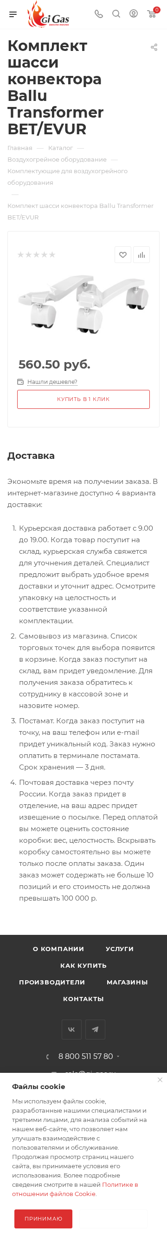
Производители (52, 982)
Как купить (83, 965)
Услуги (120, 948)
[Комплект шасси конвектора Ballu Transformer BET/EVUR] (83, 304)
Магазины (127, 982)
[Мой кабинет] (133, 14)
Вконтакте (72, 1030)
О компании (58, 948)
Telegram (95, 1030)
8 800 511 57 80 (85, 1056)
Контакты (83, 998)
